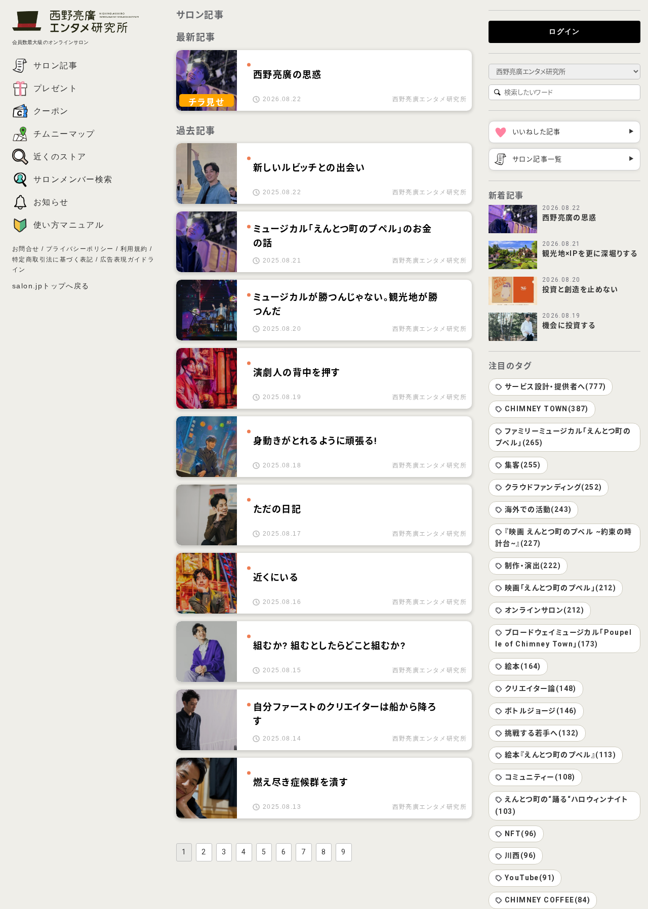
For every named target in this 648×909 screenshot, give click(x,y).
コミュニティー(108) (540, 777)
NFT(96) (521, 834)
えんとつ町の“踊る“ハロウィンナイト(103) (561, 805)
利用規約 (134, 248)
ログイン (564, 31)
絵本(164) (523, 666)
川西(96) (520, 855)
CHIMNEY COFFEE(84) (547, 900)
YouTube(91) (530, 878)
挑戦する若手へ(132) (542, 733)
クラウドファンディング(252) (553, 487)
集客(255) (523, 465)
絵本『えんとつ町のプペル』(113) (560, 755)
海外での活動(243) (538, 509)
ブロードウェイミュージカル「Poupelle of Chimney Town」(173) (563, 638)
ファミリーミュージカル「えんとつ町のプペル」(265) (563, 437)
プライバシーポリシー (80, 248)
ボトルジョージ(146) (541, 711)
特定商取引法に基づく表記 (53, 259)
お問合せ (25, 248)
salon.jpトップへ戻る (51, 286)
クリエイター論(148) (541, 688)
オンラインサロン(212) (544, 610)
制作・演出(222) (533, 565)
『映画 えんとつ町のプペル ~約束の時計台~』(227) (563, 538)
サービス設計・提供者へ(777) (555, 386)
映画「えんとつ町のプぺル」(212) (560, 588)
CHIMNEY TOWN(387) (547, 409)
